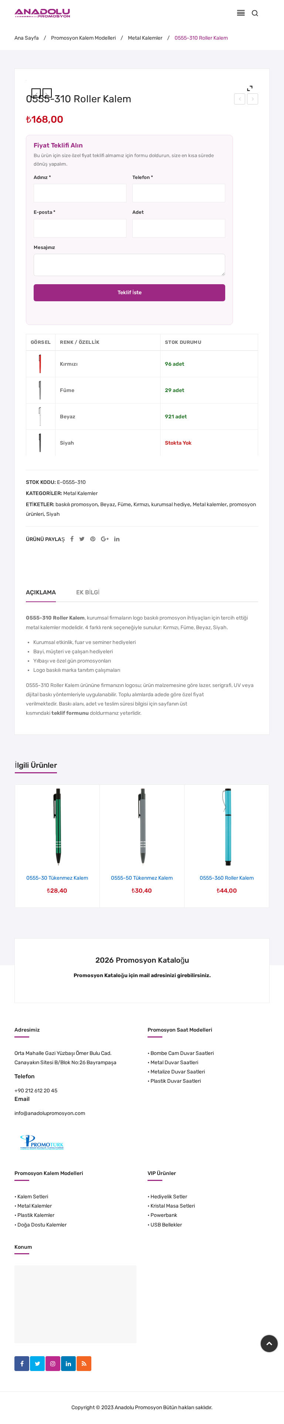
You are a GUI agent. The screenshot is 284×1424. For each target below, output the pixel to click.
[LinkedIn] (116, 539)
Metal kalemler (210, 504)
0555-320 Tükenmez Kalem (253, 100)
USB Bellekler (166, 1225)
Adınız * (42, 177)
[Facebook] (72, 539)
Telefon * (142, 177)
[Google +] (105, 539)
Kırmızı (141, 504)
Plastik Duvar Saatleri (176, 1081)
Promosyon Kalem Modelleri (83, 38)
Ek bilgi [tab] (87, 592)
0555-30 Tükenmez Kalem (240, 100)
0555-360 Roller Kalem (227, 878)
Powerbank (164, 1215)
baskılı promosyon (76, 504)
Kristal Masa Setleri (173, 1206)
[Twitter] (82, 539)
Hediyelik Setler (169, 1197)
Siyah (53, 514)
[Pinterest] (92, 539)
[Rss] (84, 1363)
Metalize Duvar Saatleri (178, 1072)
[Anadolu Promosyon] (42, 13)
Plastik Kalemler (35, 1215)
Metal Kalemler (145, 38)
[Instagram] (52, 1363)
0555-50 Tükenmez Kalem (142, 878)
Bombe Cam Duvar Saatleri (182, 1053)
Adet (138, 212)
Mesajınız (44, 247)
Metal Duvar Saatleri (174, 1062)
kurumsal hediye (170, 504)
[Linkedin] (68, 1363)
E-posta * (44, 212)
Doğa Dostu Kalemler (42, 1225)
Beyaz (107, 504)
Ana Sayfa (26, 38)
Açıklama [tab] (41, 592)
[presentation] (15, 846)
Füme (124, 504)
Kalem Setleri (32, 1197)
